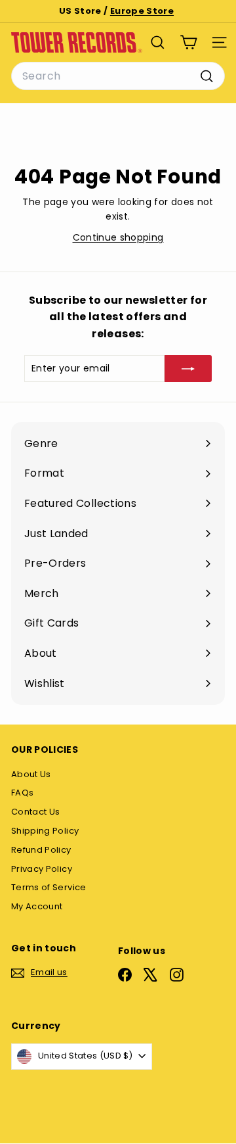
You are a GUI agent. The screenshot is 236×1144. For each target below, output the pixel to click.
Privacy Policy (41, 869)
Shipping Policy (45, 830)
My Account (37, 906)
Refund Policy (41, 850)
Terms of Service (49, 887)
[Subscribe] (188, 368)
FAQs (22, 792)
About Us (31, 774)
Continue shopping (118, 237)
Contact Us (35, 811)
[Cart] (188, 42)
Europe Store (142, 11)
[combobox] (118, 76)
